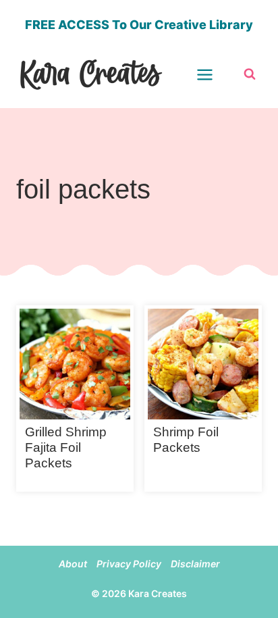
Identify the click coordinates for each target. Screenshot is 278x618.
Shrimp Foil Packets (186, 440)
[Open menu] (213, 74)
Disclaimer (195, 563)
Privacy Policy (128, 563)
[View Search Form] (250, 74)
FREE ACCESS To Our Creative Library (139, 25)
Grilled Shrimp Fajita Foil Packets (66, 447)
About (73, 563)
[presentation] (75, 364)
